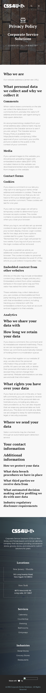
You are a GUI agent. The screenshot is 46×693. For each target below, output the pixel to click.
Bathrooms (23, 628)
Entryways (23, 632)
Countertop (23, 619)
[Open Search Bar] (31, 5)
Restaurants (23, 660)
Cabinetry (23, 614)
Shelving (23, 623)
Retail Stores (23, 651)
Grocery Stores (23, 655)
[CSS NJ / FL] (14, 6)
